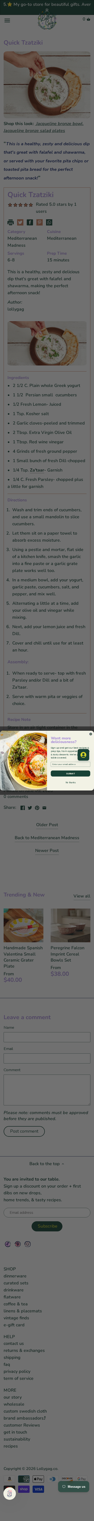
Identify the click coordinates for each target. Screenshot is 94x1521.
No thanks (71, 782)
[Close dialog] (90, 733)
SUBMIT (70, 773)
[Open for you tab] (83, 755)
